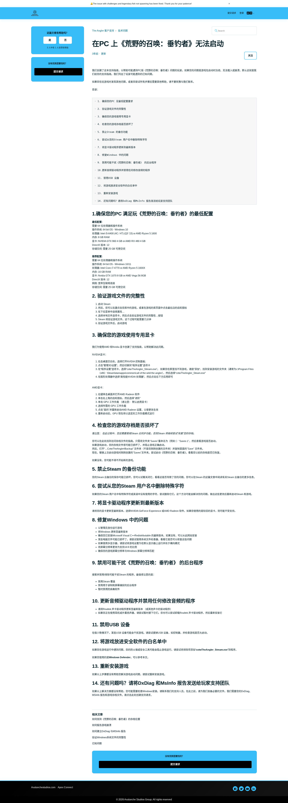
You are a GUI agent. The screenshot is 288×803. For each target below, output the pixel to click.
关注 (250, 55)
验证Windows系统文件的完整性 (109, 737)
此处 (104, 441)
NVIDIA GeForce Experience (145, 511)
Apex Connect (65, 787)
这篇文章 (210, 477)
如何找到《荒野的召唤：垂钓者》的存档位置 (116, 719)
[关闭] (229, 3)
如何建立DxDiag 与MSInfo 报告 (109, 731)
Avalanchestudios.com (43, 787)
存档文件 (117, 695)
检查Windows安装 (147, 691)
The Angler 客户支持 (103, 30)
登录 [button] (242, 13)
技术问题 (123, 30)
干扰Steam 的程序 (124, 574)
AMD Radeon (171, 511)
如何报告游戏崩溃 (101, 725)
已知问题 (97, 743)
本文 (144, 657)
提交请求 (232, 13)
